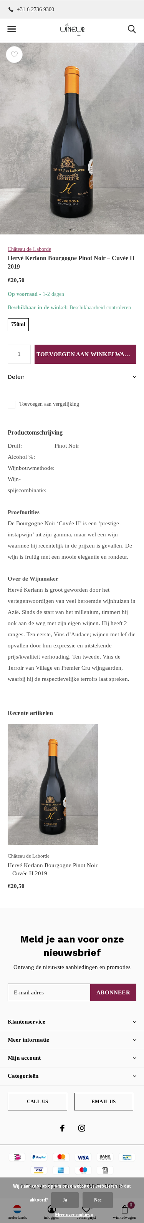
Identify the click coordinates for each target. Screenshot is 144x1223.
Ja (65, 1200)
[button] (11, 29)
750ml (18, 324)
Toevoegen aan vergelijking (49, 404)
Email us (103, 1101)
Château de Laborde (29, 249)
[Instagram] (81, 1128)
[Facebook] (62, 1128)
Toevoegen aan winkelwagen (86, 354)
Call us (37, 1101)
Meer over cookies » (74, 1214)
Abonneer (113, 992)
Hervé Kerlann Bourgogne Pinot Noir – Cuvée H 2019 (53, 869)
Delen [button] (16, 376)
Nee (97, 1200)
